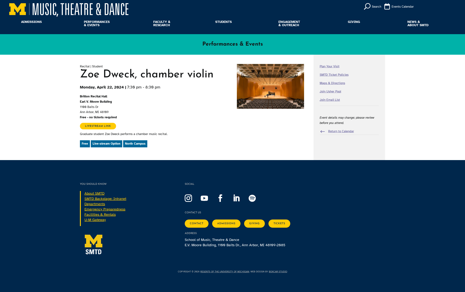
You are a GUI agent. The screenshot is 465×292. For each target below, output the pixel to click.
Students (223, 22)
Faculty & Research (161, 23)
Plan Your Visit (329, 66)
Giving (354, 22)
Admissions (31, 22)
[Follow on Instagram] (192, 198)
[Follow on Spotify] (256, 198)
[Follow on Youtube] (208, 198)
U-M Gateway (95, 220)
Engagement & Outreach (289, 23)
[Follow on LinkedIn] (240, 198)
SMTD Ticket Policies (334, 75)
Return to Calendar (341, 131)
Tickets (279, 223)
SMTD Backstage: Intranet (105, 198)
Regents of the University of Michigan (224, 271)
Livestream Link (98, 126)
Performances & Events (97, 23)
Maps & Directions (332, 83)
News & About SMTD (417, 23)
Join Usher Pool (330, 91)
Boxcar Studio (278, 271)
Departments (94, 204)
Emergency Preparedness (104, 209)
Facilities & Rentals (100, 214)
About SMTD (94, 193)
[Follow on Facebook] (224, 198)
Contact (196, 223)
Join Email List (330, 100)
